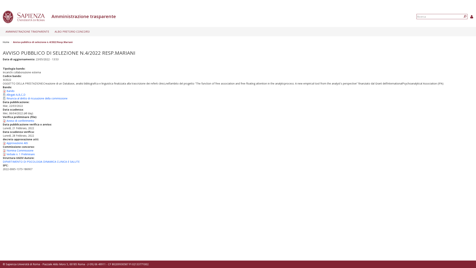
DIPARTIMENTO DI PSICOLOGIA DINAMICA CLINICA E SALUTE (41, 161)
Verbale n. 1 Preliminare (21, 154)
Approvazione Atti (17, 143)
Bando (11, 91)
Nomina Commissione (20, 150)
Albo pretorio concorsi (72, 31)
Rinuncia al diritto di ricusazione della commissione (37, 98)
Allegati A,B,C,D (16, 94)
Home (6, 42)
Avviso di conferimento (20, 120)
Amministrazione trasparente (27, 31)
